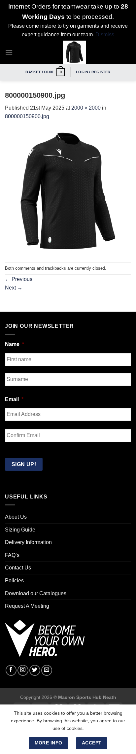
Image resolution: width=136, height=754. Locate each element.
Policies (14, 580)
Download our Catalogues (35, 593)
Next (13, 288)
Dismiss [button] (104, 34)
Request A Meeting (27, 606)
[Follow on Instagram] (22, 670)
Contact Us (18, 567)
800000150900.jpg (27, 116)
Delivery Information (28, 542)
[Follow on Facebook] (11, 670)
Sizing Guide (20, 529)
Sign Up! (24, 464)
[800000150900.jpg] (68, 191)
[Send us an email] (46, 670)
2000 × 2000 (86, 108)
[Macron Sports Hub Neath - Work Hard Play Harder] (74, 52)
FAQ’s (12, 555)
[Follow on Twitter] (34, 670)
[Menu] (9, 52)
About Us (16, 517)
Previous (18, 279)
